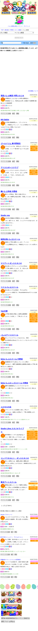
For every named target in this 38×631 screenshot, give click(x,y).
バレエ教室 (34, 518)
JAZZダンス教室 (33, 266)
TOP (2, 30)
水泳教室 (33, 172)
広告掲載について (33, 91)
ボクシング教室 (34, 146)
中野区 (12, 30)
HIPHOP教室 (33, 170)
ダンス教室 (18, 30)
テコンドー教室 (34, 150)
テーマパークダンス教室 (32, 437)
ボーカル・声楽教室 (33, 483)
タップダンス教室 (33, 268)
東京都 (7, 30)
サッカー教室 (33, 319)
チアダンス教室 (32, 435)
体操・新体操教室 (33, 174)
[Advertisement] (19, 71)
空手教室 (34, 148)
